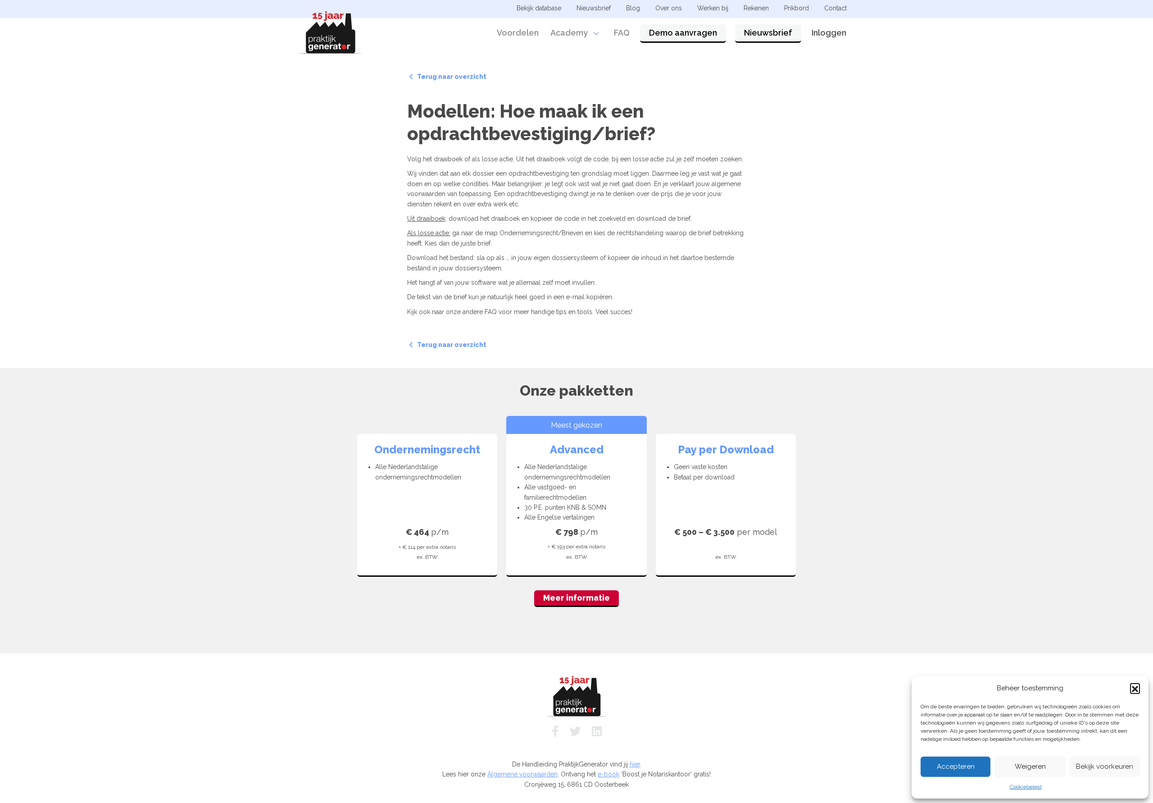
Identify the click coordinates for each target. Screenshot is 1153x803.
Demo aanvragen (683, 32)
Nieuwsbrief (768, 32)
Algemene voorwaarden (522, 774)
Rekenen (756, 8)
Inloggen (829, 32)
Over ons (668, 8)
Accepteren (956, 766)
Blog (633, 8)
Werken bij (712, 8)
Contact (835, 8)
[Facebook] (555, 731)
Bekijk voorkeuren (1104, 766)
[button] (1134, 688)
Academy (569, 32)
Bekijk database (539, 8)
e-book (608, 774)
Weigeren (1030, 766)
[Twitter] (575, 731)
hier (635, 764)
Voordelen (518, 32)
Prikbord (796, 8)
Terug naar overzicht (451, 76)
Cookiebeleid (1026, 787)
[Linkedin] (597, 731)
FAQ (622, 32)
